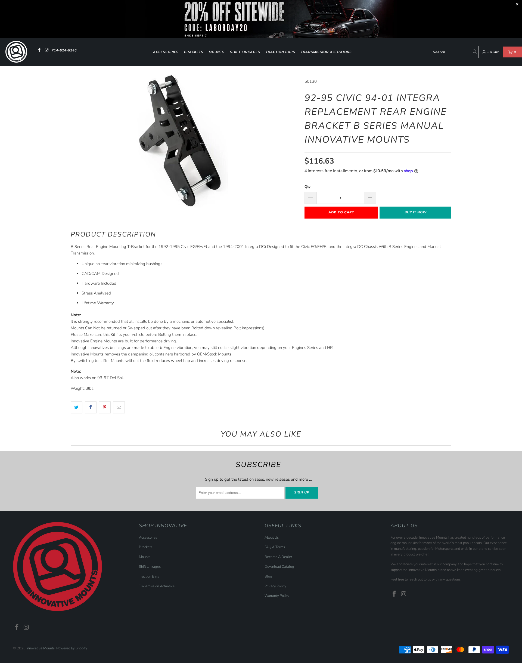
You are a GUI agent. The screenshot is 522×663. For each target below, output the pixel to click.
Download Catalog (279, 566)
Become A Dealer (278, 556)
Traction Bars (280, 52)
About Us (272, 537)
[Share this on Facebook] (91, 407)
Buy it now (416, 212)
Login (493, 52)
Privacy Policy (275, 586)
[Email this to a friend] (119, 407)
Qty (307, 186)
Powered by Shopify (71, 648)
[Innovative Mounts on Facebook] (39, 50)
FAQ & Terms (275, 547)
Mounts (217, 52)
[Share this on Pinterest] (105, 407)
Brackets (193, 52)
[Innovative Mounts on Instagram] (46, 50)
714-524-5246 (64, 50)
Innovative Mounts (40, 648)
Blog (268, 576)
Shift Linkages (245, 52)
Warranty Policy (277, 595)
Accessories (166, 52)
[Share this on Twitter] (76, 407)
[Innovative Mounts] (16, 52)
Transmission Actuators (326, 52)
